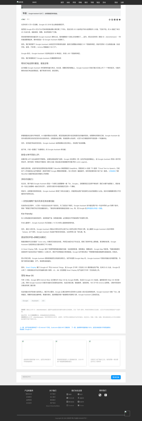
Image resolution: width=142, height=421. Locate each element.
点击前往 (112, 171)
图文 (86, 2)
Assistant (35, 301)
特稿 (80, 2)
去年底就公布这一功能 (94, 208)
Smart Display (31, 267)
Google (25, 301)
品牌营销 (29, 400)
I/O (43, 301)
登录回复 (115, 377)
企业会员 (29, 403)
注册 (122, 2)
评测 (74, 2)
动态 (68, 2)
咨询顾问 (29, 397)
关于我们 (53, 394)
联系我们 (53, 400)
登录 (116, 2)
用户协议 (53, 403)
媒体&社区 (29, 394)
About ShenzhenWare (53, 406)
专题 (92, 2)
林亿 (28, 19)
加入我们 (53, 397)
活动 (104, 2)
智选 (98, 2)
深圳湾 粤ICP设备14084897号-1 (77, 418)
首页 (62, 2)
